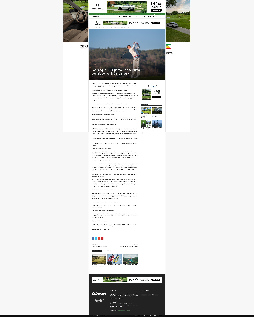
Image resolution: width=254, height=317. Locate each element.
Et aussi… (155, 16)
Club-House (124, 16)
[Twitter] (159, 14)
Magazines (125, 14)
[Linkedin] (157, 14)
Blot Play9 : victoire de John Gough (130, 264)
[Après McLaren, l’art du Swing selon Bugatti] (157, 110)
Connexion (104, 14)
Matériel (136, 16)
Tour (130, 16)
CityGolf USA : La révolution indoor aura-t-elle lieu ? (145, 116)
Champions (101, 27)
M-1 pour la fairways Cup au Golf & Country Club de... (146, 128)
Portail (121, 14)
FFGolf (155, 315)
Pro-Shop (154, 113)
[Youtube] (161, 14)
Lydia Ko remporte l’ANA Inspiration (99, 246)
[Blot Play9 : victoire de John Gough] (130, 259)
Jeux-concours (115, 14)
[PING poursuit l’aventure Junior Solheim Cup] (114, 259)
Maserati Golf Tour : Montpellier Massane (129, 246)
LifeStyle (149, 16)
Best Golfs (142, 16)
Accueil (93, 27)
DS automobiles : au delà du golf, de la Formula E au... (157, 128)
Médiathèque (109, 14)
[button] (160, 16)
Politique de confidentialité (140, 315)
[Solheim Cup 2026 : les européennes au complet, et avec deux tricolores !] (99, 259)
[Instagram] (155, 14)
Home (118, 16)
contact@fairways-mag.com (124, 310)
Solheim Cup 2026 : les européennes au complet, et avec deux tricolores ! (99, 266)
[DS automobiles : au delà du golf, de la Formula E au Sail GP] (157, 123)
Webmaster (160, 315)
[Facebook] (153, 14)
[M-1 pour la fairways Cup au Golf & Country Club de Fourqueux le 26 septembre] (146, 123)
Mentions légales (150, 315)
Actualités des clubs (144, 113)
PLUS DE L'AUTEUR (107, 250)
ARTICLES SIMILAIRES (97, 250)
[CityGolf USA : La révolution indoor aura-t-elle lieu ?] (146, 110)
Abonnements (130, 14)
